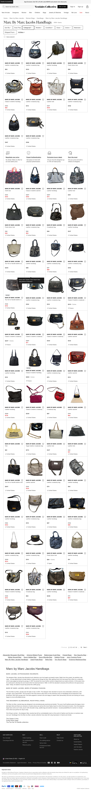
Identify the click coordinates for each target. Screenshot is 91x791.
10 (81, 647)
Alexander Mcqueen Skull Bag (13, 655)
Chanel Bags (67, 655)
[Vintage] (70, 12)
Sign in (72, 7)
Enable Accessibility (6, 2)
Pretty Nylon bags (12, 720)
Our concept (6, 738)
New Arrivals (6, 13)
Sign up (80, 7)
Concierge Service (8, 740)
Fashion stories (78, 750)
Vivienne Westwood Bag (77, 659)
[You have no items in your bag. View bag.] (87, 6)
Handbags (40, 18)
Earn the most (72, 157)
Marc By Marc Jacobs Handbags (16, 659)
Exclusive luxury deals (54, 157)
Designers (15, 13)
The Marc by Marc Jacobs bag (15, 704)
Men (30, 13)
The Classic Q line (12, 719)
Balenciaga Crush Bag (52, 655)
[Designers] (20, 12)
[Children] (41, 12)
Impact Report (78, 744)
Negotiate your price (12, 157)
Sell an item (62, 7)
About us (76, 739)
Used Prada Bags (36, 659)
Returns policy (27, 745)
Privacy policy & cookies (39, 763)
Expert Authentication (33, 157)
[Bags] (47, 12)
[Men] (33, 12)
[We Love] (78, 12)
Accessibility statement (9, 763)
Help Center (60, 738)
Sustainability (78, 742)
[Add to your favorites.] (22, 63)
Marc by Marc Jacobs (17, 18)
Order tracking (27, 738)
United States (18, 788)
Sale (81, 13)
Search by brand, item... (12, 7)
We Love (74, 13)
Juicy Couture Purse (74, 657)
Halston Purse (59, 657)
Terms (29, 763)
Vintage (66, 13)
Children (37, 13)
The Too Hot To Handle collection (17, 722)
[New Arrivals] (11, 12)
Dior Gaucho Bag (80, 655)
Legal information (22, 763)
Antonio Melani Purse (34, 655)
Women (24, 13)
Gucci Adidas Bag (30, 657)
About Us (88, 13)
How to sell (43, 738)
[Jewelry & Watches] (62, 12)
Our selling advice (45, 740)
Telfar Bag (48, 659)
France (3, 788)
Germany (24, 788)
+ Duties (73, 304)
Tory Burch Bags (60, 659)
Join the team (78, 747)
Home (5, 18)
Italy (33, 788)
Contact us (60, 740)
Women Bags (30, 18)
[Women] (27, 12)
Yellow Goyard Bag (14, 657)
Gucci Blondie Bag (45, 657)
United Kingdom (10, 788)
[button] (87, 6)
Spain (29, 788)
